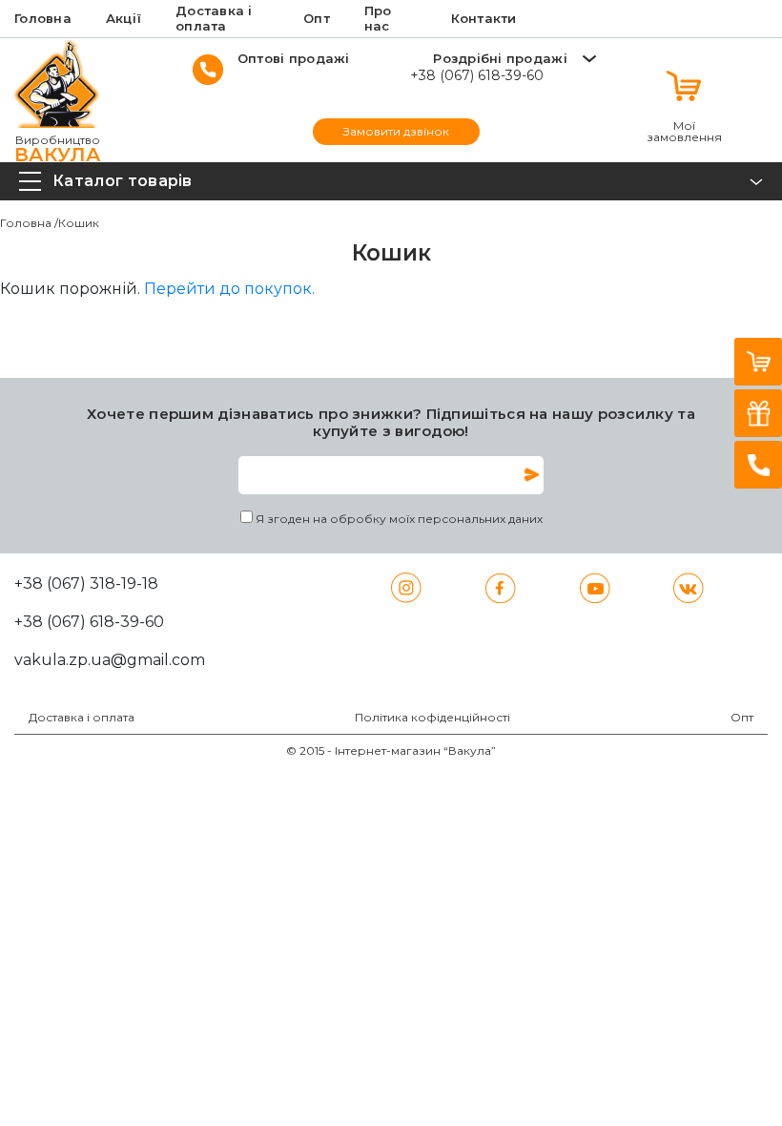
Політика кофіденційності (432, 717)
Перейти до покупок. (229, 289)
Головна (25, 223)
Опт (742, 717)
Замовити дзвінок (396, 131)
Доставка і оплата (81, 717)
